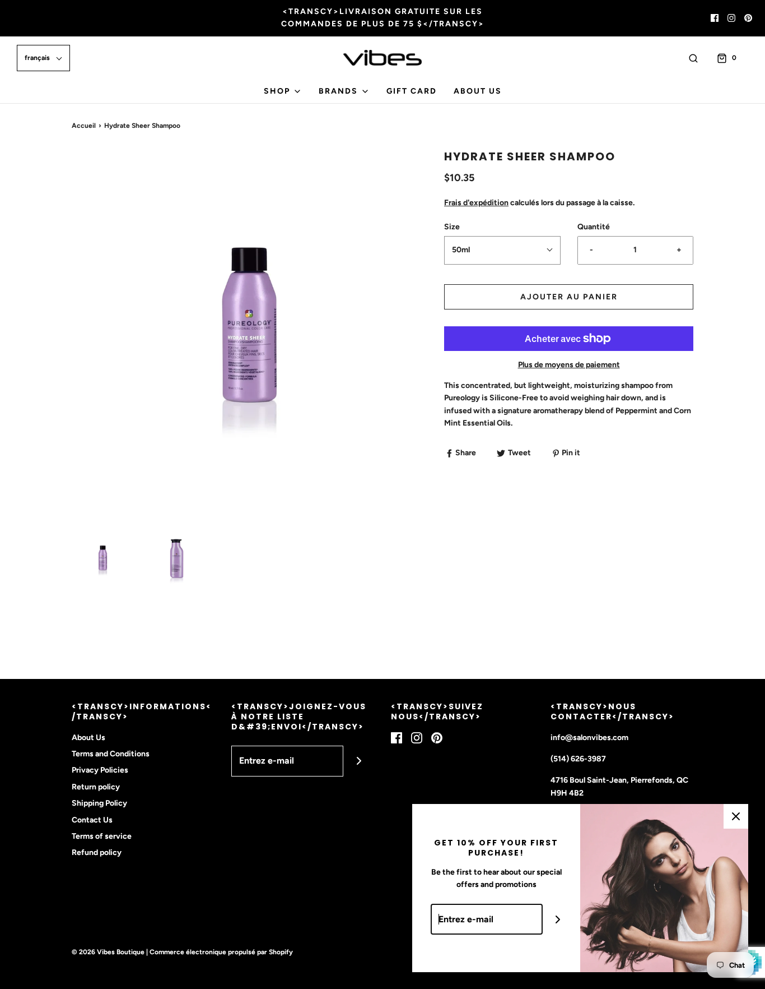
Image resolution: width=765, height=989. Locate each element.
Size (452, 227)
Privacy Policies (100, 770)
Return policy (96, 787)
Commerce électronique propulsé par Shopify (221, 952)
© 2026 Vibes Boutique (108, 952)
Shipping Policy (99, 803)
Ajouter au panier (569, 297)
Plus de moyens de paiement (569, 364)
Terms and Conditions (111, 754)
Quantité (593, 227)
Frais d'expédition (476, 202)
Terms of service (102, 836)
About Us (478, 91)
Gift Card (411, 91)
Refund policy (97, 852)
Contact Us (92, 820)
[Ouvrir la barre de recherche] (693, 58)
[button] (43, 58)
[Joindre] (358, 761)
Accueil (84, 126)
